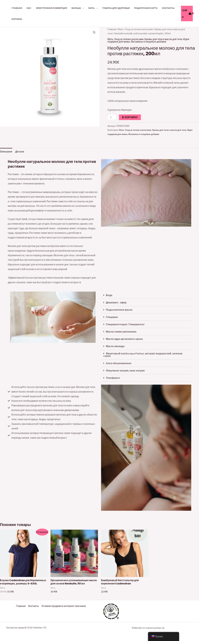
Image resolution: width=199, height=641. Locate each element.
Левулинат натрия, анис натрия (125, 370)
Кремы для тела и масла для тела (163, 39)
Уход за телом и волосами (139, 29)
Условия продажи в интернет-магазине (63, 605)
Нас (29, 8)
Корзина (17, 19)
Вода (109, 295)
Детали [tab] (19, 151)
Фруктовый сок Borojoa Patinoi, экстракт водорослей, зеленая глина (142, 354)
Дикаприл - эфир (116, 302)
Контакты (168, 8)
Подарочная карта (145, 8)
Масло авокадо (115, 346)
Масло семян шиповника (121, 331)
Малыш (76, 8)
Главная (17, 8)
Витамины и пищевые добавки (148, 41)
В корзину (130, 117)
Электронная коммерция (51, 8)
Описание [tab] (6, 151)
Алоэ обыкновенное (118, 363)
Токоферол (113, 377)
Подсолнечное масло (119, 309)
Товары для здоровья (116, 8)
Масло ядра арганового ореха (124, 338)
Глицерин (112, 316)
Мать (91, 8)
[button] (94, 32)
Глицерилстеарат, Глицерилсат (125, 324)
